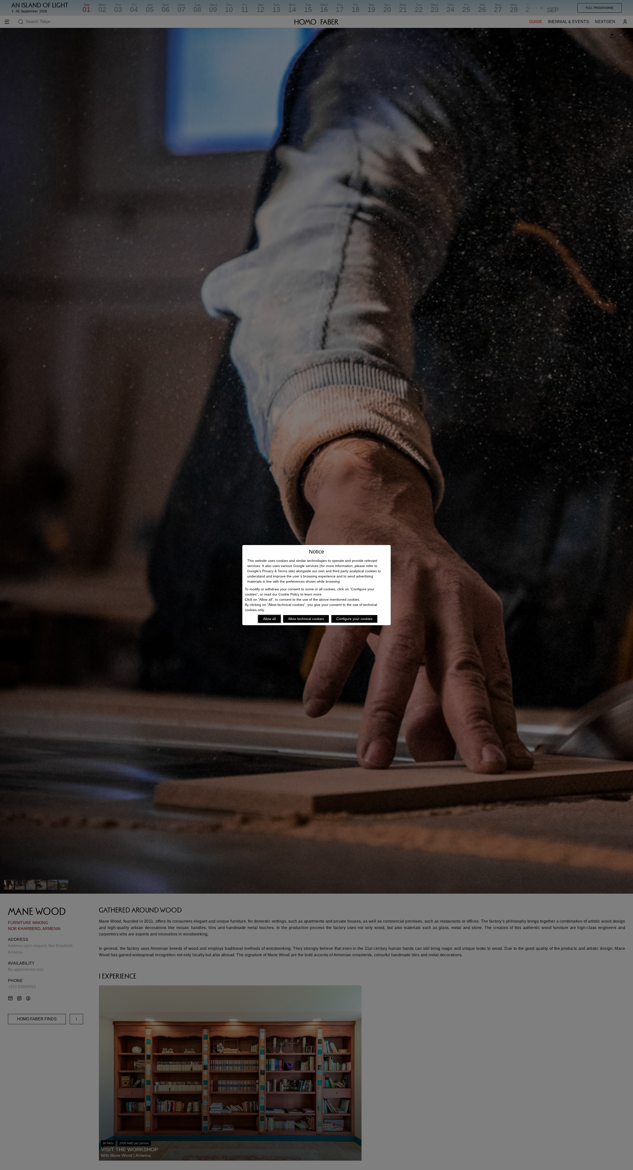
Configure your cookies (354, 619)
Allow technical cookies (306, 619)
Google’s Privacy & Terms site (270, 571)
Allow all (269, 619)
